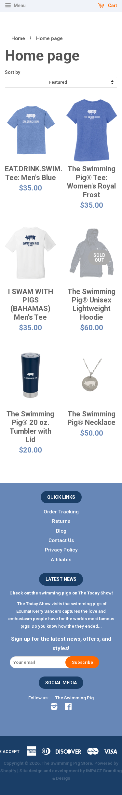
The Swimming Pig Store (67, 763)
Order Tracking (61, 512)
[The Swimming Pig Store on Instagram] (54, 707)
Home (18, 38)
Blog (61, 531)
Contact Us (61, 540)
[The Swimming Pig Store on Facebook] (68, 707)
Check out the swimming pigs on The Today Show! (61, 592)
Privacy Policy (61, 550)
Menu (19, 5)
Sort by (12, 72)
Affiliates (61, 560)
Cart (112, 5)
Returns (61, 521)
